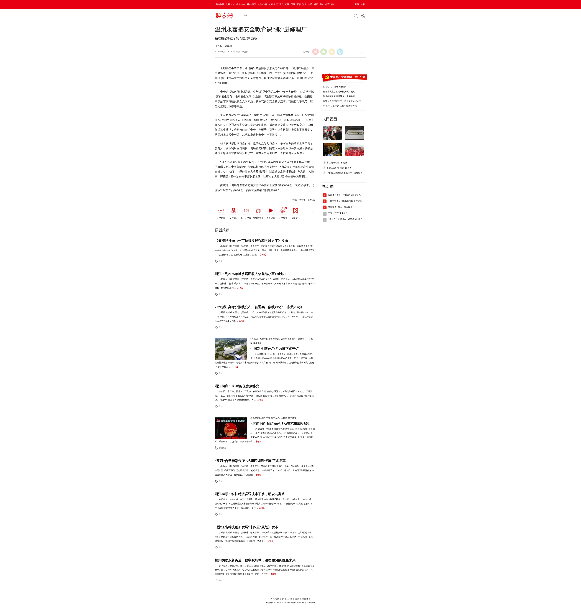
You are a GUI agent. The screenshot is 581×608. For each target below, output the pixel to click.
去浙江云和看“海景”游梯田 (339, 168)
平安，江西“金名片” (337, 213)
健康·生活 (273, 4)
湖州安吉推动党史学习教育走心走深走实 (342, 101)
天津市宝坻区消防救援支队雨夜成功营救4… (348, 201)
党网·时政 (230, 4)
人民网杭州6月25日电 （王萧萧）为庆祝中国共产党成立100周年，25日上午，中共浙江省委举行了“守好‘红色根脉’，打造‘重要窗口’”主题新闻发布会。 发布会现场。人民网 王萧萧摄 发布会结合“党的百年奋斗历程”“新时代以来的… (265, 283)
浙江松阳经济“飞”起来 (337, 162)
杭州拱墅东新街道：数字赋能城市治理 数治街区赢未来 (255, 560)
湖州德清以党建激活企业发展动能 (339, 96)
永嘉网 (245, 52)
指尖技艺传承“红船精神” (334, 87)
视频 (316, 4)
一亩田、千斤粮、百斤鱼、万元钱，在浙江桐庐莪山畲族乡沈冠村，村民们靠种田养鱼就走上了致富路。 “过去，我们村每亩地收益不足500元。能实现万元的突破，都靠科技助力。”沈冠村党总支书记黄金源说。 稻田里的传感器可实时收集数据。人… (264, 395)
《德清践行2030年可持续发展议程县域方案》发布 (251, 241)
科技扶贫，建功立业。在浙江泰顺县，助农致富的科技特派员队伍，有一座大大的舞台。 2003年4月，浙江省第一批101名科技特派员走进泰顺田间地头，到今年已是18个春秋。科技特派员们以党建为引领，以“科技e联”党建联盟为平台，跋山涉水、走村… (264, 503)
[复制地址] (340, 51)
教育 (327, 4)
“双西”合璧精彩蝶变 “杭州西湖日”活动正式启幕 (250, 461)
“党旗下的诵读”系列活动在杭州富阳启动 (280, 423)
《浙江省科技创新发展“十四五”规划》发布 (246, 527)
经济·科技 (241, 4)
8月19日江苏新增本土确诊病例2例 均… (346, 219)
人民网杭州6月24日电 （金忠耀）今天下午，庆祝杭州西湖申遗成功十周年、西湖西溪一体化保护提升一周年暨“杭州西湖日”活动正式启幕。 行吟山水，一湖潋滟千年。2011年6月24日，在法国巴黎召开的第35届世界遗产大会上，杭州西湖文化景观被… (264, 470)
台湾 (310, 4)
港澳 (304, 4)
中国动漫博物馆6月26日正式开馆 (274, 349)
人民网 (245, 15)
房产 (333, 4)
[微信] (323, 51)
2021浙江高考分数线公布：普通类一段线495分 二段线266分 (258, 307)
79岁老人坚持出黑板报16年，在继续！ (345, 173)
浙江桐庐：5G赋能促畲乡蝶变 (237, 386)
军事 (299, 4)
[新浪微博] (315, 51)
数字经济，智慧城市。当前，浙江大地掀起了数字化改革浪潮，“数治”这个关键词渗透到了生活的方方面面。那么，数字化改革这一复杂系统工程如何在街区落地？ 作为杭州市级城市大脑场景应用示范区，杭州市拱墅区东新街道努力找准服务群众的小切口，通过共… (264, 570)
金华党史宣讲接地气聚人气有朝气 (339, 92)
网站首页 (220, 4)
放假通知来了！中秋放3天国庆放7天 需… (347, 195)
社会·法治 (251, 4)
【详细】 (263, 255)
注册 (363, 4)
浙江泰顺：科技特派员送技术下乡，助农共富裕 (250, 494)
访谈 (287, 4)
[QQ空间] (331, 51)
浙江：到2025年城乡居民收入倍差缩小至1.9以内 (250, 274)
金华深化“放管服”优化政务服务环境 (340, 105)
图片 (322, 4)
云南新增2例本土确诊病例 (340, 207)
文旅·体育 (262, 4)
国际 (293, 4)
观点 (281, 4)
